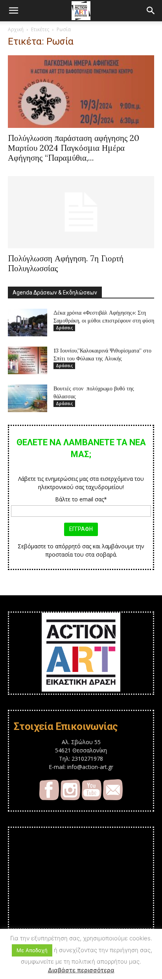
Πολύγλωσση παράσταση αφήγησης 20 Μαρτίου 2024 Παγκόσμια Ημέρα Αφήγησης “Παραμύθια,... (73, 148)
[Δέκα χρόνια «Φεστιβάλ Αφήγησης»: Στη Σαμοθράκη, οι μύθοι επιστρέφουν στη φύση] (27, 322)
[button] (13, 10)
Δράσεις (64, 327)
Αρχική (16, 29)
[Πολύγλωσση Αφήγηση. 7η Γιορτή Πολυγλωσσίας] (81, 212)
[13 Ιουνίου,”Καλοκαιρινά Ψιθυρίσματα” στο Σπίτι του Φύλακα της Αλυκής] (27, 360)
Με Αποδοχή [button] (32, 950)
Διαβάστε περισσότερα (81, 970)
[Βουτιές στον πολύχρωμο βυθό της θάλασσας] (27, 398)
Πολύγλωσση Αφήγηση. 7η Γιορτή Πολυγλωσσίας (65, 263)
